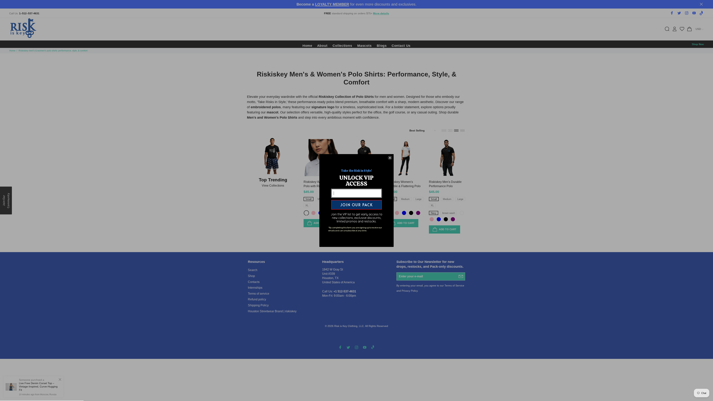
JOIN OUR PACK (356, 204)
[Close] (390, 158)
